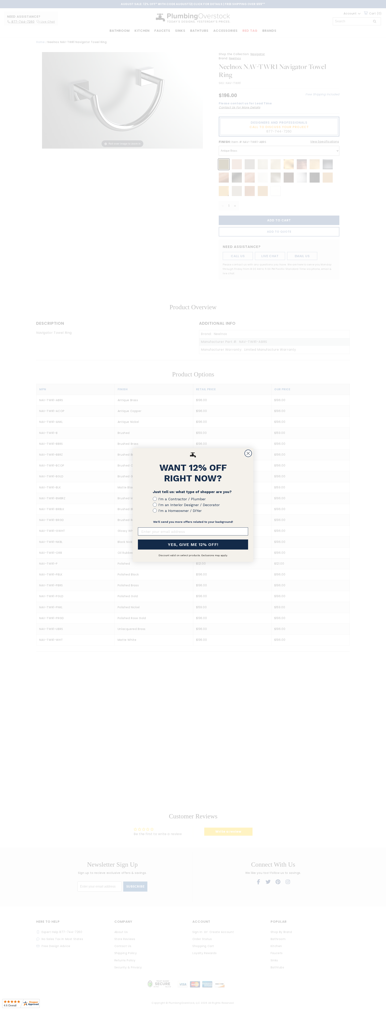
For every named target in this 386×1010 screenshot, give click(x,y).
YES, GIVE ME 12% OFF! (193, 544)
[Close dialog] (248, 453)
